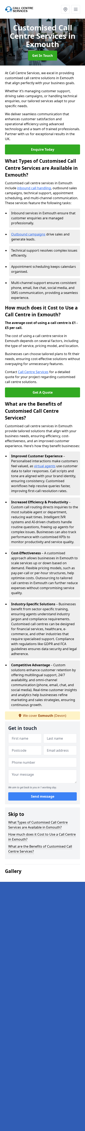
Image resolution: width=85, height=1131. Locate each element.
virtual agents (44, 466)
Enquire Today (42, 149)
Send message (42, 796)
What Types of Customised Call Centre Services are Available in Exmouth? (38, 825)
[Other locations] (65, 9)
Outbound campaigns (28, 234)
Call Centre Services (33, 372)
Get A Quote (43, 392)
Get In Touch (42, 55)
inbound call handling (34, 188)
